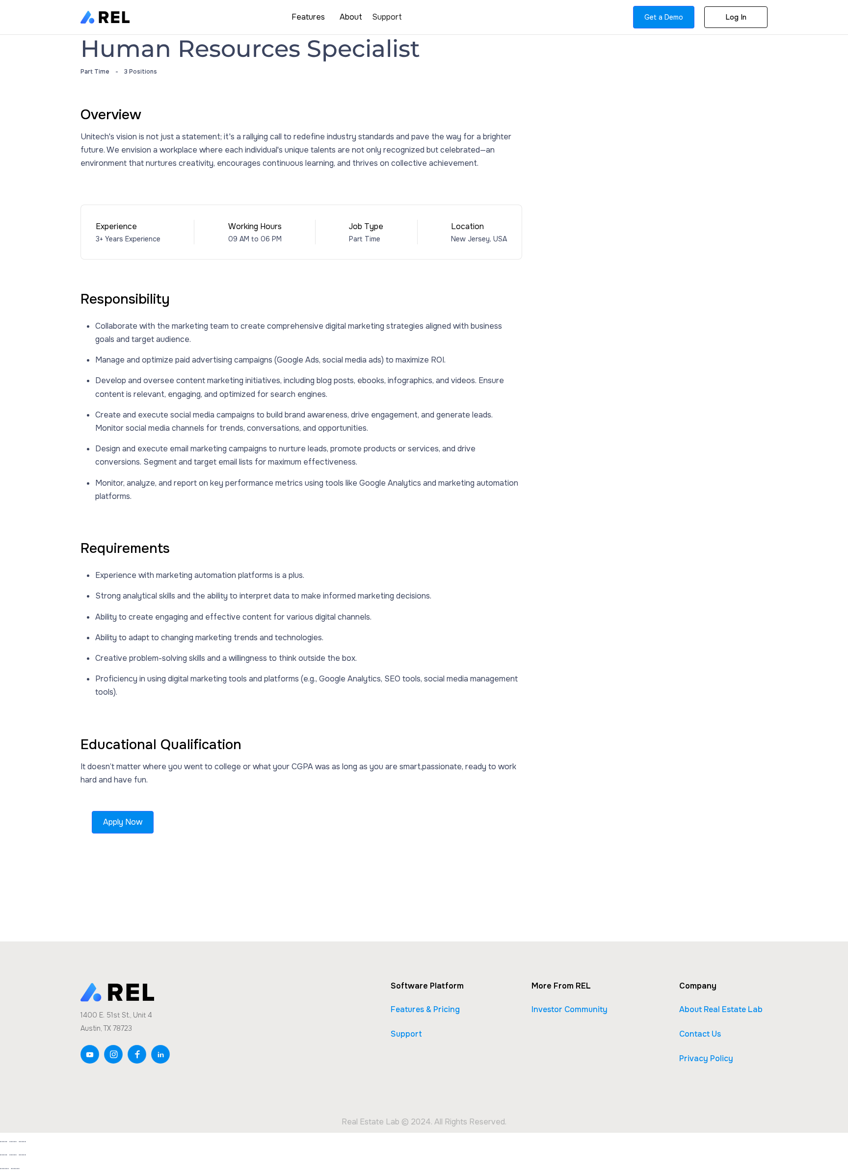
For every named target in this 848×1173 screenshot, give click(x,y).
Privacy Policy (706, 1058)
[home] (105, 17)
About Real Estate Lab (721, 1009)
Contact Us (700, 1034)
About (351, 17)
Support (387, 17)
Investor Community (569, 1009)
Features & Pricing (425, 1009)
